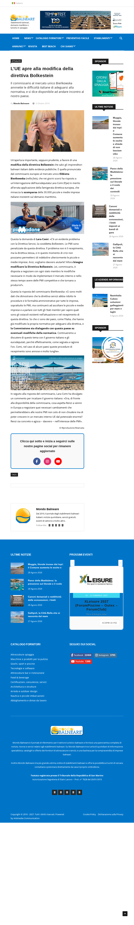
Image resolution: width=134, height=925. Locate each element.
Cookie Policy (89, 814)
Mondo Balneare (21, 103)
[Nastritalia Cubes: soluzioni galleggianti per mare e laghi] (100, 301)
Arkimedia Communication (27, 818)
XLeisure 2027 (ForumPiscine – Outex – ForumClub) (96, 605)
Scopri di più (109, 622)
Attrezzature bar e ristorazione (27, 672)
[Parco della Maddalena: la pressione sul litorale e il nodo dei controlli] (100, 174)
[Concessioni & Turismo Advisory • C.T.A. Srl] (107, 362)
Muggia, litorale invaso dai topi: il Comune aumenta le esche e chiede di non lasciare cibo (45, 567)
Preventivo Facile (77, 38)
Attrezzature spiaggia (22, 654)
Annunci (17, 46)
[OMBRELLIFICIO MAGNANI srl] (47, 389)
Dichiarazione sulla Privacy (110, 814)
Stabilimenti (102, 38)
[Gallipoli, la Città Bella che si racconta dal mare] (101, 250)
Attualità (16, 61)
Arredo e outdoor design (24, 691)
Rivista (32, 46)
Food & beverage (20, 677)
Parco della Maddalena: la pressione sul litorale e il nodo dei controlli (45, 583)
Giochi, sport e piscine (23, 663)
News (27, 38)
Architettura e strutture (23, 686)
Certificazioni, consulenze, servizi (29, 682)
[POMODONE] (47, 234)
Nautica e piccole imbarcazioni (27, 695)
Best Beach (49, 46)
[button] (72, 563)
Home (15, 38)
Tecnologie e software (22, 668)
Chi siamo (67, 46)
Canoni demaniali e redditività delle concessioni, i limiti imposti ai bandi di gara (116, 219)
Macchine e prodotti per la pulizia (29, 659)
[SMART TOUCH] (107, 95)
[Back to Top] (125, 913)
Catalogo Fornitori (48, 38)
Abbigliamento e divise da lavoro (28, 700)
